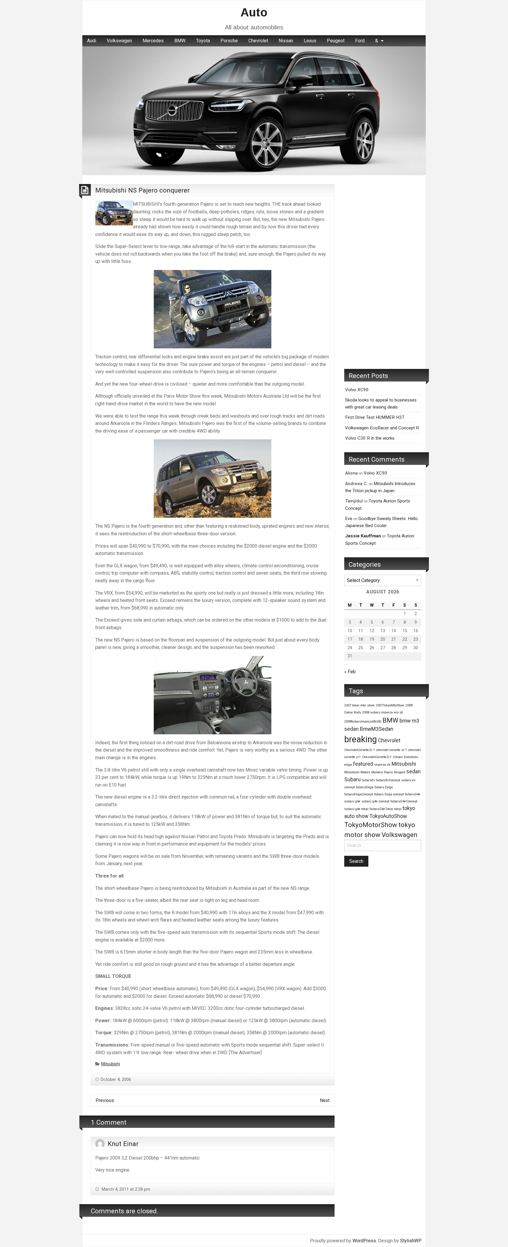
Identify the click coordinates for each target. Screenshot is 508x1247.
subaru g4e (352, 801)
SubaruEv (368, 780)
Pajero (388, 772)
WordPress (364, 1240)
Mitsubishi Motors (357, 772)
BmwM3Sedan (376, 729)
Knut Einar (123, 1144)
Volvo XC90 (357, 389)
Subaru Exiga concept (389, 794)
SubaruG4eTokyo (381, 809)
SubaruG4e (412, 794)
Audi (91, 40)
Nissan (286, 40)
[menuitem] (91, 40)
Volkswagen (119, 40)
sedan (413, 771)
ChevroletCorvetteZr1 (377, 757)
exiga (348, 765)
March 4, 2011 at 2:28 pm (125, 1189)
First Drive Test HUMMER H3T (375, 417)
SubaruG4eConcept (403, 801)
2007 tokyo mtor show (359, 705)
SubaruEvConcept (388, 780)
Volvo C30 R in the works (370, 438)
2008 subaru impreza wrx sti (382, 712)
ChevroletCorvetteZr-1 (359, 750)
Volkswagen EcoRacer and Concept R (382, 428)
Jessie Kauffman (363, 536)
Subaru (352, 779)
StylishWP (411, 1240)
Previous (105, 1100)
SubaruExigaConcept (358, 794)
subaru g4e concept (375, 801)
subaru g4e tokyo (356, 809)
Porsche (229, 40)
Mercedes (153, 40)
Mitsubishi (110, 1064)
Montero (377, 772)
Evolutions (411, 757)
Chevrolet (258, 40)
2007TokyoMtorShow (390, 705)
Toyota (203, 40)
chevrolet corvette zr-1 (391, 750)
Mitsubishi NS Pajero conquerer (142, 190)
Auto (254, 12)
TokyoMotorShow (370, 824)
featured (363, 764)
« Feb (350, 671)
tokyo (397, 809)
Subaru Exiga (384, 787)
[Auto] (254, 110)
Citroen (398, 757)
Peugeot (336, 40)
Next (325, 1100)
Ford (360, 40)
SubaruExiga (364, 787)
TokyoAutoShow (388, 816)
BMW (180, 40)
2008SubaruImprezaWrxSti (362, 721)
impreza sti (382, 765)
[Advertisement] (382, 272)
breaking (360, 739)
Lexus (310, 40)
